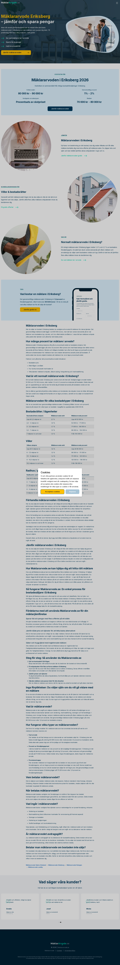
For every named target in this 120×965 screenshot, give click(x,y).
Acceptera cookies (52, 492)
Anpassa (72, 492)
